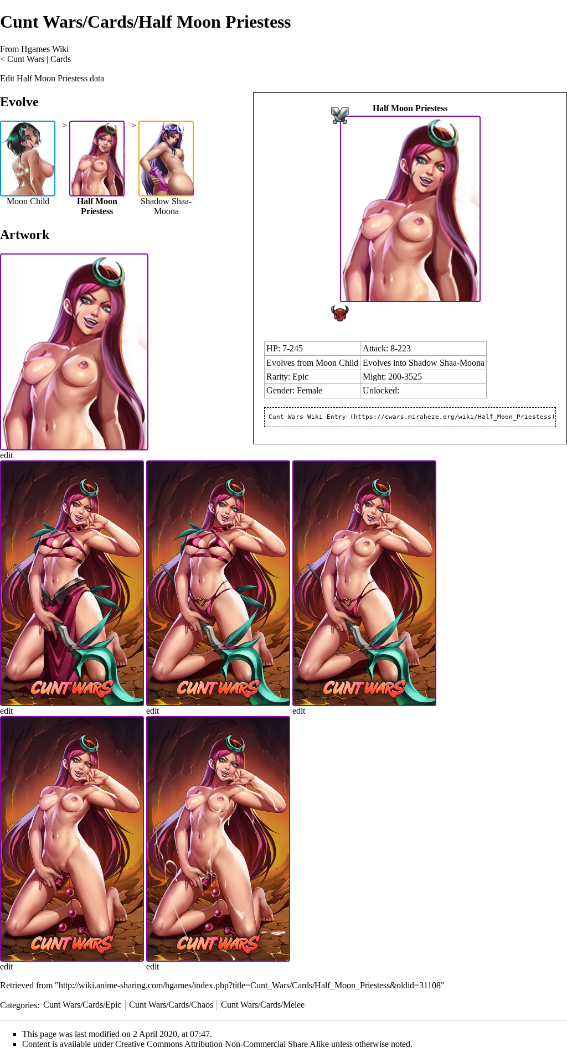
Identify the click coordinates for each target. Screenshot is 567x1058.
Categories (18, 1004)
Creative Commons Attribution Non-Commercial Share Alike (222, 1044)
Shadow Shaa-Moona (446, 362)
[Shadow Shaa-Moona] (167, 157)
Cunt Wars (25, 59)
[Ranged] (340, 114)
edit (6, 455)
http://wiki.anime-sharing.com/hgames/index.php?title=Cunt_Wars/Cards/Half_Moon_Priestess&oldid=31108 (250, 985)
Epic (300, 376)
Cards (60, 59)
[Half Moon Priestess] (410, 207)
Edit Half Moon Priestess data (52, 78)
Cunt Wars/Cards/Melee (263, 1004)
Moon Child (337, 362)
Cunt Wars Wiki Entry (307, 417)
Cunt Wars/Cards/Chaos (171, 1004)
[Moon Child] (28, 157)
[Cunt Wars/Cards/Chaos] (340, 312)
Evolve (19, 102)
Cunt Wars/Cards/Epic (82, 1004)
